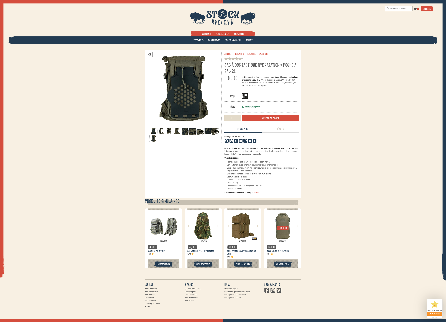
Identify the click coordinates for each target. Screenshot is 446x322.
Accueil (227, 53)
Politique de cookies (232, 298)
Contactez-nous (191, 295)
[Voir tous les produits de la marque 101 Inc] (245, 96)
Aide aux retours (191, 298)
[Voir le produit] (163, 238)
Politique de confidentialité (235, 295)
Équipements (214, 40)
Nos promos (206, 33)
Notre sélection (222, 33)
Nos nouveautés (151, 292)
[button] (149, 54)
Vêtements (198, 40)
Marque (232, 96)
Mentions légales (231, 289)
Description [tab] (243, 128)
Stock (232, 106)
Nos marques (239, 33)
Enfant (249, 40)
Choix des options (163, 264)
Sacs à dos (263, 53)
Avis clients (189, 301)
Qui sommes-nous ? (193, 289)
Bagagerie (251, 53)
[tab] (243, 129)
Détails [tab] (280, 128)
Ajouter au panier (270, 118)
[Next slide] (178, 226)
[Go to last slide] (149, 226)
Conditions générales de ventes (237, 292)
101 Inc (257, 193)
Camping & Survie (233, 40)
